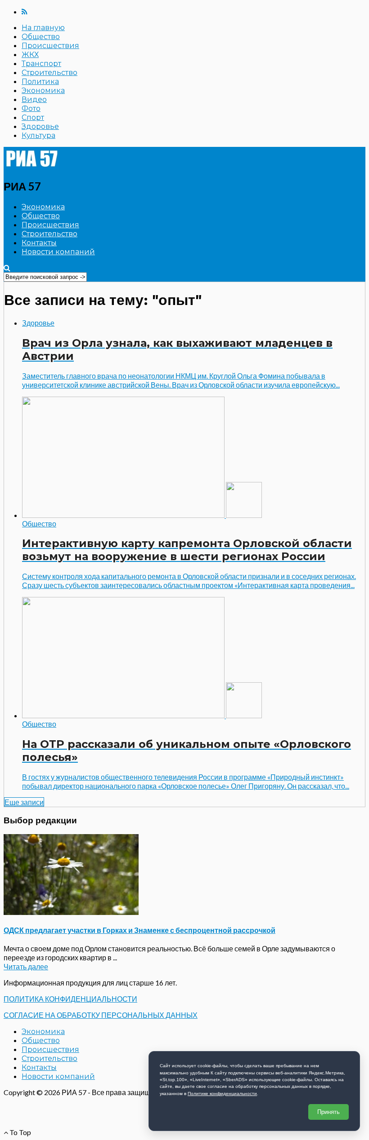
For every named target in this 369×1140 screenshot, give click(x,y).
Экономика (43, 90)
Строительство (49, 72)
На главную (43, 27)
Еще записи (24, 802)
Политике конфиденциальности (222, 1093)
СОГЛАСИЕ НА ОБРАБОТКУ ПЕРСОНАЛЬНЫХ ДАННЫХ (101, 1015)
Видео (34, 99)
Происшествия (50, 45)
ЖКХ (30, 54)
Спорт (33, 117)
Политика (40, 81)
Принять (328, 1112)
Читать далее (26, 966)
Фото (31, 108)
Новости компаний (58, 251)
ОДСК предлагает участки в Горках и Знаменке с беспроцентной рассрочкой (139, 930)
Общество (41, 36)
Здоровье (40, 126)
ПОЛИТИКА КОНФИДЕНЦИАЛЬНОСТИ (70, 998)
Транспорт (41, 63)
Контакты (39, 243)
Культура (38, 135)
